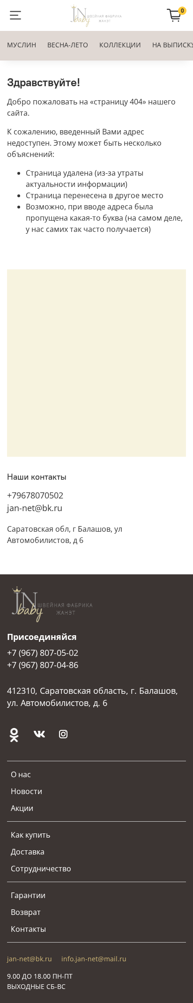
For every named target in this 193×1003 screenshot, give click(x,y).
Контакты (28, 929)
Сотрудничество (41, 868)
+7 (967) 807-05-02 (42, 652)
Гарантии (28, 895)
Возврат (26, 912)
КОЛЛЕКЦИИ (120, 44)
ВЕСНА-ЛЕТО (67, 44)
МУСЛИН (21, 44)
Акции (22, 808)
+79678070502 (35, 495)
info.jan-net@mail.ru (93, 958)
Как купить (30, 835)
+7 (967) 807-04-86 (42, 664)
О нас (21, 774)
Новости (26, 791)
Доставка (28, 852)
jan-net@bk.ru (34, 507)
